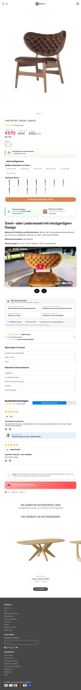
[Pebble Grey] (45, 190)
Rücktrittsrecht (9, 616)
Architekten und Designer (12, 666)
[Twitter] (8, 647)
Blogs (6, 674)
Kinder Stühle (8, 655)
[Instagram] (14, 647)
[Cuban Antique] (36, 182)
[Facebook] (5, 647)
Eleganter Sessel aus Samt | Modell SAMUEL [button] (26, 436)
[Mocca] (27, 182)
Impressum (7, 622)
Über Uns (7, 608)
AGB (5, 611)
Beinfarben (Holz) (12, 178)
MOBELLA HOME (9, 627)
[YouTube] (17, 647)
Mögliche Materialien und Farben (18, 165)
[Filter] (69, 403)
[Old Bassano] (45, 182)
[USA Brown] (36, 190)
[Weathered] (63, 182)
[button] (38, 113)
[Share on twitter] (10, 429)
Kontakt (6, 624)
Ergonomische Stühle (11, 661)
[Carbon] (18, 182)
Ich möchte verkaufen (11, 663)
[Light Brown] (54, 182)
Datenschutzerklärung (11, 613)
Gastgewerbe (8, 669)
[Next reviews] (74, 337)
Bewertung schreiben (49, 403)
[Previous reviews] (6, 337)
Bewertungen (8, 630)
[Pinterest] (11, 647)
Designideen (8, 672)
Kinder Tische (8, 658)
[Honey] (27, 190)
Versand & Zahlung (10, 619)
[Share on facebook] (6, 429)
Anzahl (7, 141)
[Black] (9, 182)
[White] (18, 190)
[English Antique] (9, 190)
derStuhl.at (13, 682)
